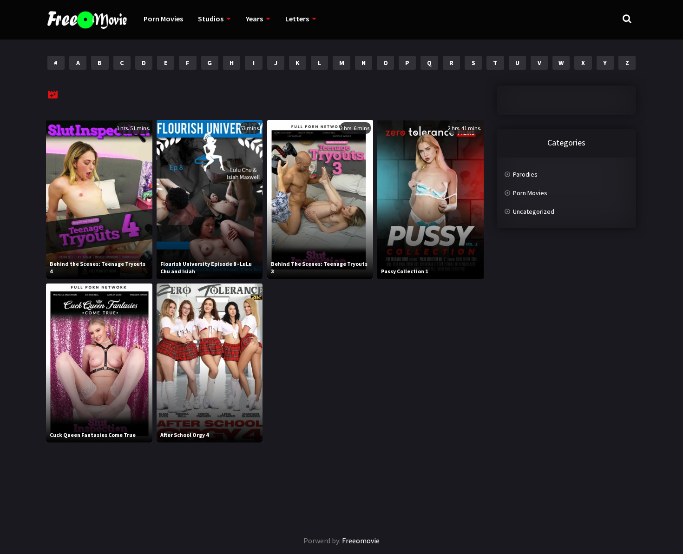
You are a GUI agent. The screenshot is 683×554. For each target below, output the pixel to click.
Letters (297, 18)
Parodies (525, 174)
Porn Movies (163, 18)
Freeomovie (361, 540)
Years (254, 18)
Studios (210, 18)
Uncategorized (533, 211)
